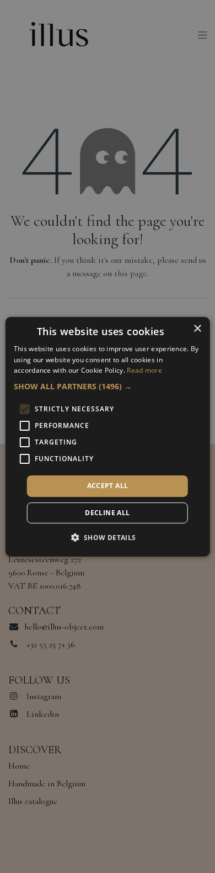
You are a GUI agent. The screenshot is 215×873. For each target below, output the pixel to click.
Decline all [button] (107, 512)
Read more (144, 370)
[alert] (107, 436)
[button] (108, 386)
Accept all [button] (107, 485)
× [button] (197, 328)
